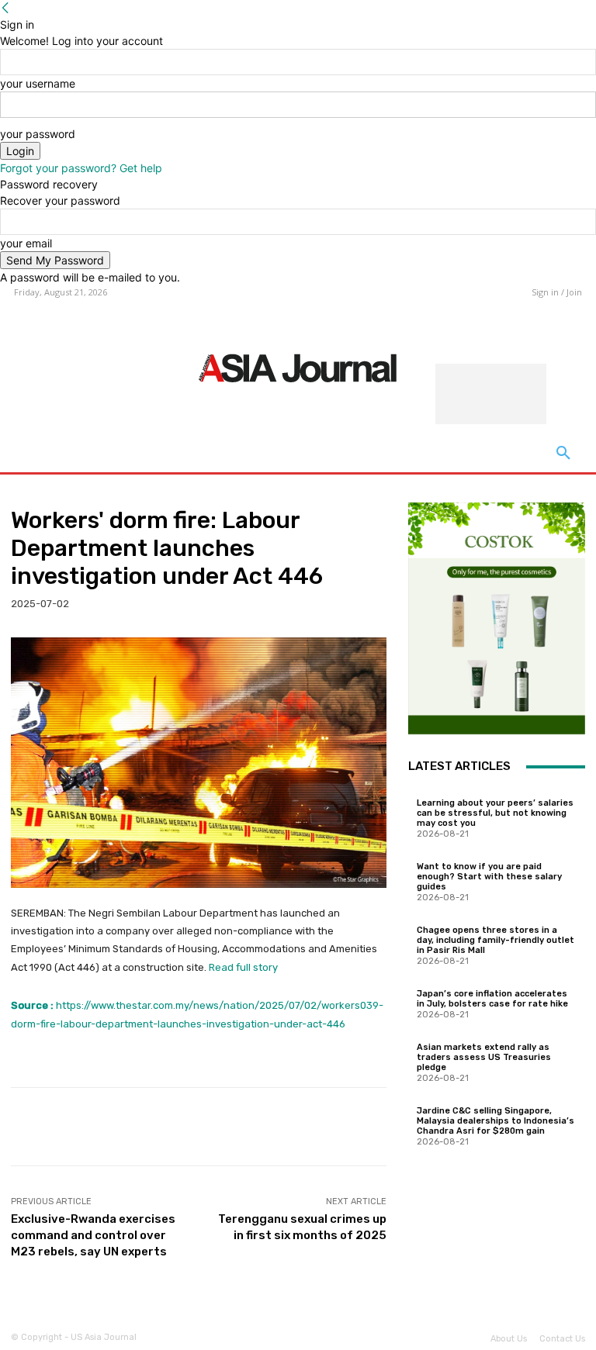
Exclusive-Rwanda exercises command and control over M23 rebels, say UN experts (93, 1235)
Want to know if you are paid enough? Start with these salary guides (489, 876)
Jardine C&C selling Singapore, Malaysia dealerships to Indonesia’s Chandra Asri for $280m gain (495, 1121)
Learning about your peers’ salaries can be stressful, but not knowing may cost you (495, 813)
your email (26, 243)
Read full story (243, 967)
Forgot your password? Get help (81, 167)
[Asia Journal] (298, 367)
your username (37, 83)
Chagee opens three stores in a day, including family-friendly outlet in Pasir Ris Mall (495, 940)
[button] (563, 453)
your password (37, 133)
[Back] (5, 8)
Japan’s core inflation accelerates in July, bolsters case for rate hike (492, 999)
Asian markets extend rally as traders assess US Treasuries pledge (484, 1057)
